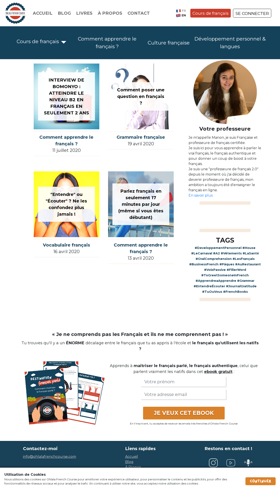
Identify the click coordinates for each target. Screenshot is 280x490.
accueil (131, 456)
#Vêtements (231, 253)
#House (249, 248)
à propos (133, 467)
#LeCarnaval (201, 253)
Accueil (42, 13)
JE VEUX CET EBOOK (184, 413)
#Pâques (226, 264)
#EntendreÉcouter (209, 286)
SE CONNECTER (252, 13)
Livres (84, 13)
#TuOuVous (212, 292)
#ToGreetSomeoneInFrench (225, 275)
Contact (139, 13)
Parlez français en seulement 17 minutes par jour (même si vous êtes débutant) (140, 204)
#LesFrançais (244, 259)
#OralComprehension (214, 259)
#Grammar (245, 281)
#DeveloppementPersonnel (218, 248)
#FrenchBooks (235, 292)
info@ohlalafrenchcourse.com (49, 456)
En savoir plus (201, 195)
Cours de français (210, 13)
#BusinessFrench (204, 264)
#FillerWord (236, 270)
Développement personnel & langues (230, 43)
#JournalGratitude (241, 286)
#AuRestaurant (248, 264)
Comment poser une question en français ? (140, 96)
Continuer (260, 481)
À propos (110, 13)
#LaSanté (251, 253)
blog (129, 462)
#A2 (216, 253)
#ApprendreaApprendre (216, 281)
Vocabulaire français (66, 245)
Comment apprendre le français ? (107, 43)
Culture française (169, 43)
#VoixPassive (215, 270)
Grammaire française (141, 137)
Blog (64, 13)
